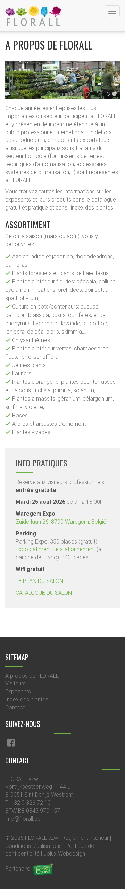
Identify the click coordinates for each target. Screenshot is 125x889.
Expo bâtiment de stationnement (55, 549)
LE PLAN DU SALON (39, 581)
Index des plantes (26, 699)
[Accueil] (33, 15)
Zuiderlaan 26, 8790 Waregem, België (61, 521)
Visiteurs (15, 683)
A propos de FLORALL (32, 676)
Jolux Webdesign (64, 853)
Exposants (18, 691)
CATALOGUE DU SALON (44, 593)
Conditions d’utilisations (33, 846)
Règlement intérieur (85, 838)
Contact (15, 707)
